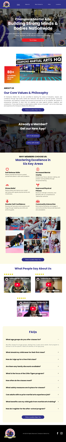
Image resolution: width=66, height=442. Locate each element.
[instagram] (61, 433)
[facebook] (57, 433)
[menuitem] (18, 4)
